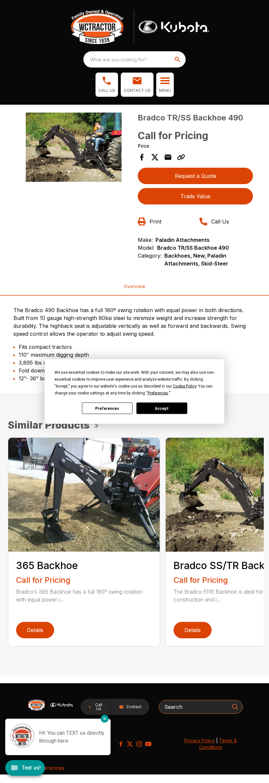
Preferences (107, 408)
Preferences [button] (158, 393)
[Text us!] (25, 768)
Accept (162, 408)
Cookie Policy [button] (184, 386)
